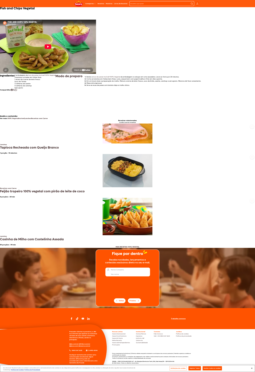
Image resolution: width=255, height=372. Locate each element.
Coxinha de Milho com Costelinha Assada (32, 239)
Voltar (121, 301)
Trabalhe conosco (178, 319)
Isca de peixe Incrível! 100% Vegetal (41, 75)
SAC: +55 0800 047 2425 (162, 336)
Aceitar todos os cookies (212, 368)
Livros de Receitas (121, 4)
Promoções (116, 345)
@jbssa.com (73, 346)
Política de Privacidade (32, 370)
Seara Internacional (118, 334)
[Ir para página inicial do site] (127, 325)
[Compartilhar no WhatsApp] (16, 90)
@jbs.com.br (73, 344)
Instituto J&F (140, 338)
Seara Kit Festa (117, 338)
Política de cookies (182, 334)
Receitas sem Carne (39, 118)
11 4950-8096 (93, 350)
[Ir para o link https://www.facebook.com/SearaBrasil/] (71, 318)
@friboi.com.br (84, 344)
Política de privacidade (184, 336)
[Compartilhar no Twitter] (14, 90)
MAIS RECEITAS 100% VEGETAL (127, 247)
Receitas (101, 4)
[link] (127, 139)
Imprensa (139, 336)
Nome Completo (117, 270)
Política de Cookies (17, 370)
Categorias (89, 4)
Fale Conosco (158, 334)
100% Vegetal (13, 118)
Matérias (109, 4)
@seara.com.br (84, 346)
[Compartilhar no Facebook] (12, 90)
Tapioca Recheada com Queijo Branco (29, 147)
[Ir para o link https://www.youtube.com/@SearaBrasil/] (83, 318)
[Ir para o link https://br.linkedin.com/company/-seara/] (88, 318)
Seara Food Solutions (119, 336)
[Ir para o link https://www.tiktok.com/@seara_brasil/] (77, 318)
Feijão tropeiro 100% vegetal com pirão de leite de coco (42, 191)
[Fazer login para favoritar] (252, 127)
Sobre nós (139, 340)
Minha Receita (117, 340)
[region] (127, 368)
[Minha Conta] (197, 3)
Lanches (27, 118)
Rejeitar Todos (195, 368)
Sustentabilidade (142, 343)
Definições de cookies (178, 368)
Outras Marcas (141, 334)
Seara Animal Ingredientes (121, 343)
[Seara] (78, 3)
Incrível (21, 118)
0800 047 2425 (77, 350)
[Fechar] (252, 368)
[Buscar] (191, 3)
